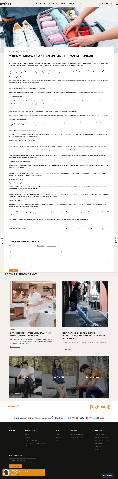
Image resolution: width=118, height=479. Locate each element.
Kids (57, 440)
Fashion (24, 51)
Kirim (13, 270)
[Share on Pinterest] (91, 229)
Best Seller (53, 3)
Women (58, 437)
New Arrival (40, 3)
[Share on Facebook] (67, 229)
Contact (27, 434)
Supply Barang (99, 443)
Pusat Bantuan (99, 434)
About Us (28, 437)
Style (64, 329)
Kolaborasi (98, 446)
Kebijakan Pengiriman (101, 440)
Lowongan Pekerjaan (31, 440)
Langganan (16, 466)
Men (57, 434)
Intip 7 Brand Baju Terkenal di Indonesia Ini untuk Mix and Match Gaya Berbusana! (84, 335)
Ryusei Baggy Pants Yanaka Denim (21, 472)
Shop (63, 3)
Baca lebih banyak (15, 346)
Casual (12, 329)
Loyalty (71, 3)
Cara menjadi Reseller (77, 437)
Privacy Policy (40, 245)
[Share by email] (103, 229)
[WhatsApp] (107, 4)
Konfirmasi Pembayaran (102, 437)
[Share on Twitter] (79, 229)
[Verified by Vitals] (18, 474)
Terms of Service (51, 245)
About (80, 3)
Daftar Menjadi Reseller (77, 434)
